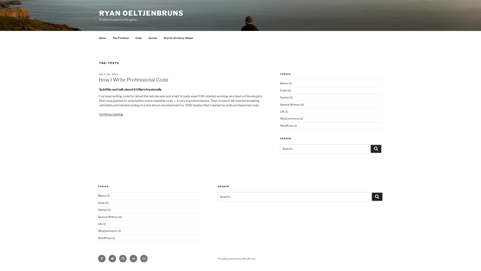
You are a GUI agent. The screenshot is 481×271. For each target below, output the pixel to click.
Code (138, 38)
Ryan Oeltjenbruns (141, 13)
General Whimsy (290, 104)
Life (282, 111)
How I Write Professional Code (133, 80)
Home (102, 38)
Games (152, 38)
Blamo (284, 83)
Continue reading (111, 114)
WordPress (287, 125)
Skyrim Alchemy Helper (178, 38)
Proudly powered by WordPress (237, 258)
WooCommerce (289, 118)
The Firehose (121, 38)
